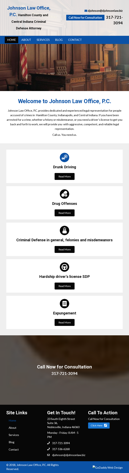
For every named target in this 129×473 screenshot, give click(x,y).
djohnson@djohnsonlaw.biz (105, 10)
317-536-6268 (61, 449)
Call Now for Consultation (85, 17)
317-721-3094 (64, 373)
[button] (65, 176)
